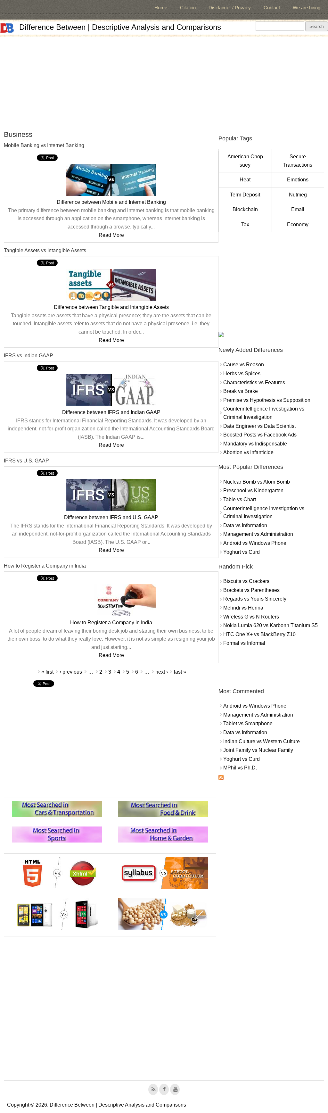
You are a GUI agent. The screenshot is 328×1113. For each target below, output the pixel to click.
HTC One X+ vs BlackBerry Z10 (259, 634)
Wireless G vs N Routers (251, 616)
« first (47, 672)
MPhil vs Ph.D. (240, 767)
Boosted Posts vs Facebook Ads (260, 434)
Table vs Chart (239, 499)
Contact (272, 7)
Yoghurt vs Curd (241, 552)
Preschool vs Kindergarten (253, 490)
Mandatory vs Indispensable (255, 443)
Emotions (297, 179)
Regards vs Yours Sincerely (254, 599)
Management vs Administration (258, 534)
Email (297, 209)
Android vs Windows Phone (254, 543)
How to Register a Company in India (111, 622)
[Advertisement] (164, 81)
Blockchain (245, 209)
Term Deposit (245, 194)
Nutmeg (298, 194)
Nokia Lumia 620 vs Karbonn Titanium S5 (270, 625)
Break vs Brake (240, 391)
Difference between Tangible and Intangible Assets (111, 307)
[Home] (7, 28)
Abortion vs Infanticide (248, 452)
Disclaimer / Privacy (230, 7)
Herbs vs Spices (241, 373)
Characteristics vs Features (254, 382)
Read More (111, 235)
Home (160, 7)
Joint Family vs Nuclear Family (258, 750)
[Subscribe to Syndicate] (221, 778)
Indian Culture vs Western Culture (261, 741)
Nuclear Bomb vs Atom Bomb (256, 482)
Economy (297, 224)
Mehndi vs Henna (243, 607)
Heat (245, 179)
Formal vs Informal (244, 643)
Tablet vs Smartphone (248, 723)
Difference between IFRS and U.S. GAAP (111, 517)
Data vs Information (245, 525)
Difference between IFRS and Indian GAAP (111, 412)
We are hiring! (307, 7)
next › (161, 672)
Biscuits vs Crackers (246, 581)
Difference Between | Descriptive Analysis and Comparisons (120, 27)
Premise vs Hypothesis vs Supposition (266, 400)
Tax (245, 224)
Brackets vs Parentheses (251, 590)
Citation (188, 7)
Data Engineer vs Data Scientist (259, 426)
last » (180, 672)
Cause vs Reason (243, 364)
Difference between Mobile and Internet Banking (111, 202)
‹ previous (71, 672)
